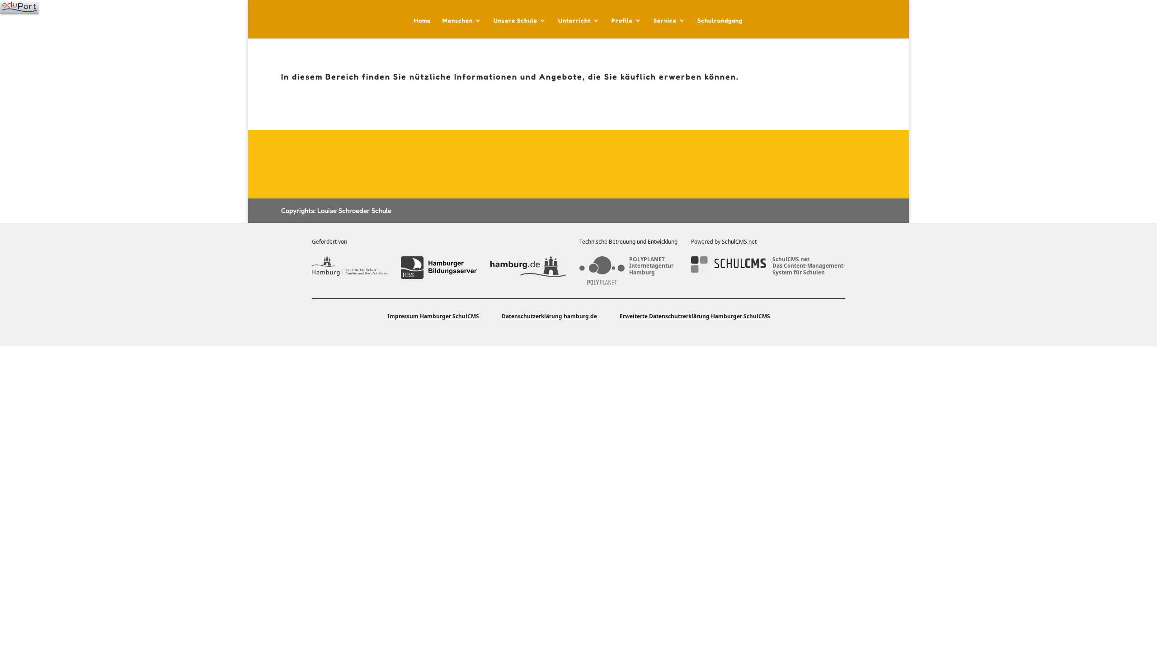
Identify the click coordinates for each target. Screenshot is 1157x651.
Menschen (457, 20)
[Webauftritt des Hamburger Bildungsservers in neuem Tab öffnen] (438, 267)
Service (665, 20)
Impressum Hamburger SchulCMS (433, 316)
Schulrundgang (720, 20)
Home (422, 20)
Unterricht (574, 20)
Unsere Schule (515, 20)
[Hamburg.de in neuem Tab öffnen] (528, 267)
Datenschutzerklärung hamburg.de (549, 316)
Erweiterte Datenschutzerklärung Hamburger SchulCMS (695, 316)
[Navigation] (19, 7)
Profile (622, 20)
